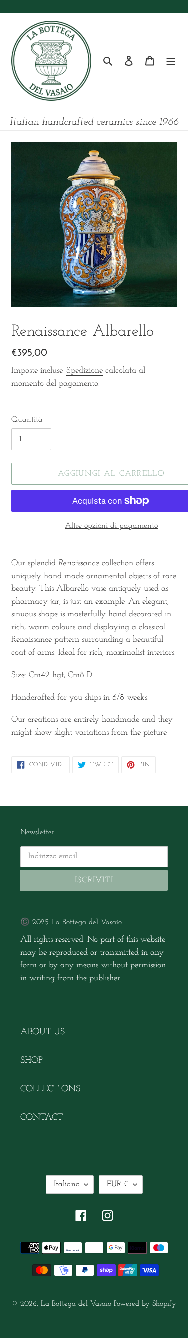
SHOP (31, 1060)
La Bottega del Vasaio (76, 1304)
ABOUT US (42, 1032)
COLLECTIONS (50, 1089)
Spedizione (84, 370)
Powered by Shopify (145, 1304)
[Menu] (170, 61)
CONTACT (41, 1117)
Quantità (27, 420)
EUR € (117, 1184)
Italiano (66, 1184)
